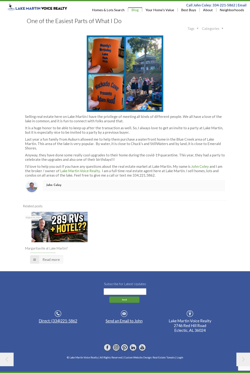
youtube (142, 347)
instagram (116, 347)
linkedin (133, 347)
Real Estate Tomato (164, 357)
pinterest (125, 347)
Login (180, 357)
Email (242, 5)
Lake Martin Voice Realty (80, 171)
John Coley (200, 166)
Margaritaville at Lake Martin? (46, 248)
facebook (107, 347)
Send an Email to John (124, 320)
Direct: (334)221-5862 (58, 320)
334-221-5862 (223, 5)
